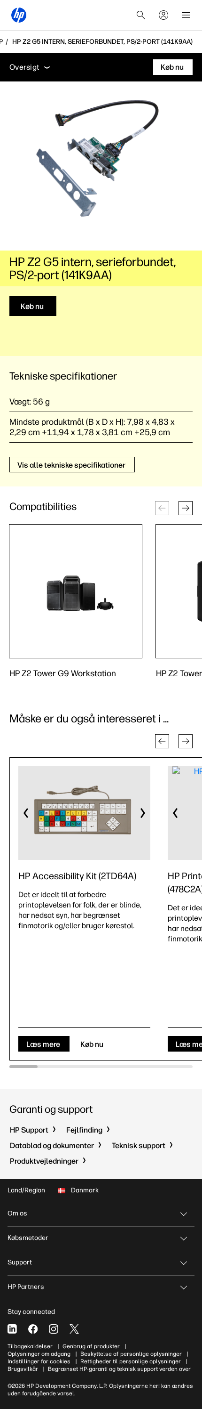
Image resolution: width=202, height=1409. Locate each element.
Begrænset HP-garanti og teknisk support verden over (119, 1369)
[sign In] (163, 15)
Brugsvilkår (23, 1369)
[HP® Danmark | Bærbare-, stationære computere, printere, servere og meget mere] (19, 15)
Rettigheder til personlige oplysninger (130, 1361)
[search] (141, 15)
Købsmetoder (28, 1238)
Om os (17, 1213)
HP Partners (26, 1287)
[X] (74, 1329)
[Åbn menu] (186, 15)
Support (20, 1262)
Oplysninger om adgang (39, 1354)
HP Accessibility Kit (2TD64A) (77, 876)
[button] (185, 508)
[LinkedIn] (12, 1329)
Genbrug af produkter (91, 1346)
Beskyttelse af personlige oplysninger (131, 1354)
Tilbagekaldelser (30, 1346)
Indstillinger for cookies (39, 1361)
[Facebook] (33, 1329)
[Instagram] (53, 1329)
